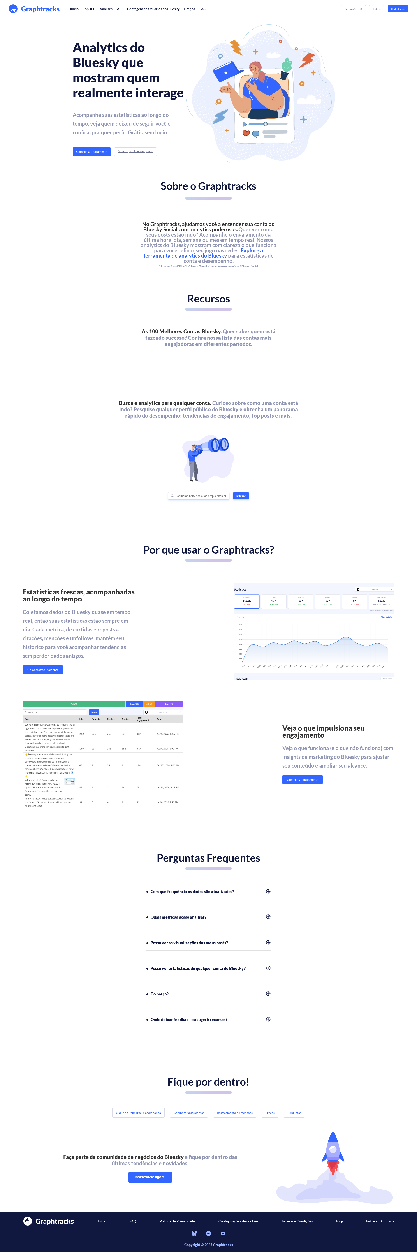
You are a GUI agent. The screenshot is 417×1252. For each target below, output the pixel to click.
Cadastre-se (398, 9)
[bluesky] (194, 1234)
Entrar (376, 9)
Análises (106, 9)
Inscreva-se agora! (150, 1177)
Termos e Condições (297, 1221)
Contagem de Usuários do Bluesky (153, 9)
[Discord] (223, 1234)
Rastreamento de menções (235, 1113)
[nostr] (208, 1234)
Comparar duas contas (189, 1113)
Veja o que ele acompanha (135, 151)
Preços (189, 9)
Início (74, 9)
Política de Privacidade (177, 1221)
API (120, 9)
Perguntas (294, 1113)
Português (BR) (353, 9)
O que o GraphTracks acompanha (138, 1113)
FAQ (202, 9)
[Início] (35, 8)
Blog (339, 1221)
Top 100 (89, 9)
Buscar (241, 495)
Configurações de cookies (238, 1221)
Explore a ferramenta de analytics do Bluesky (203, 253)
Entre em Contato (380, 1221)
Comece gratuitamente (91, 151)
